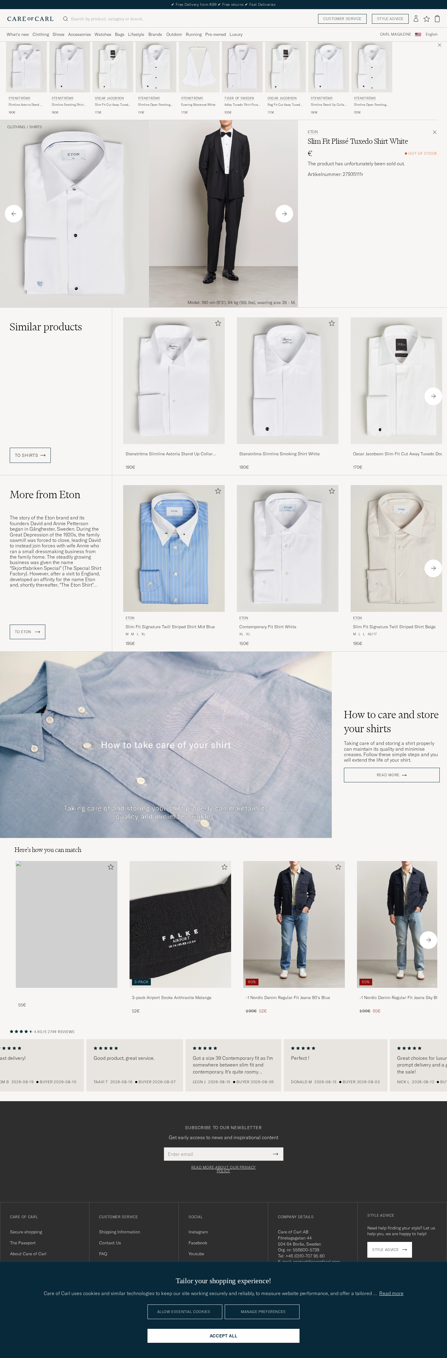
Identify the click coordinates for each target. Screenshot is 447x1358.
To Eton (24, 632)
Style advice (390, 18)
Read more (388, 775)
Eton (313, 132)
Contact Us (110, 1243)
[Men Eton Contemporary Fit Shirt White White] (287, 548)
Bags (119, 34)
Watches (103, 34)
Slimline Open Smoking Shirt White (154, 105)
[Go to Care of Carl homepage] (30, 18)
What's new (18, 34)
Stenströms (19, 98)
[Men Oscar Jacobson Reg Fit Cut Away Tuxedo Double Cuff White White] (285, 67)
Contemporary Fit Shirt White (267, 626)
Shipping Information (119, 1232)
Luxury (236, 34)
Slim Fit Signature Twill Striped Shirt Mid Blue (170, 626)
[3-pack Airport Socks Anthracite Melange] (180, 991)
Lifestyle (136, 34)
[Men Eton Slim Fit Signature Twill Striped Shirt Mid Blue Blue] (174, 548)
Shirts (35, 127)
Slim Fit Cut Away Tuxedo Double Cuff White (112, 105)
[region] (223, 1065)
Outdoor (174, 34)
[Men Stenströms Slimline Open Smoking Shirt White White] (156, 67)
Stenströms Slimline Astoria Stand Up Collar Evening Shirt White (169, 454)
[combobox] (431, 34)
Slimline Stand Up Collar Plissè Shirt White (328, 105)
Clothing (41, 34)
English (432, 34)
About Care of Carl (28, 1253)
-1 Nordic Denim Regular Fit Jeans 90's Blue (288, 997)
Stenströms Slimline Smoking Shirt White (279, 454)
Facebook (198, 1243)
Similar (46, 326)
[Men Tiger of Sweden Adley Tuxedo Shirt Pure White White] (242, 67)
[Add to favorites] (217, 324)
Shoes (58, 34)
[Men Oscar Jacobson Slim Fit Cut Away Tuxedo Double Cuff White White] (112, 67)
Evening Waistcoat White (198, 105)
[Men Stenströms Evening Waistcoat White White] (199, 67)
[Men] (66, 924)
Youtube (196, 1253)
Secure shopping (26, 1232)
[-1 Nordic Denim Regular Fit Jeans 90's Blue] (294, 991)
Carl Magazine (395, 34)
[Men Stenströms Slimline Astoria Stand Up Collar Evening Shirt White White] (26, 67)
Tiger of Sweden (239, 98)
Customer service (342, 18)
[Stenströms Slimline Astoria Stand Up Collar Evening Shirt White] (174, 448)
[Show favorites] (426, 19)
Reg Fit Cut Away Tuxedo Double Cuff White (285, 105)
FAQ (103, 1253)
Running (194, 34)
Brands (155, 34)
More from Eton (45, 494)
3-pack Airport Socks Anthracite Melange (171, 997)
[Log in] (416, 18)
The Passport (23, 1243)
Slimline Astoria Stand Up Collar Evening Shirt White (26, 105)
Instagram (198, 1232)
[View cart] (437, 19)
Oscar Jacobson (109, 98)
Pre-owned (215, 34)
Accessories (79, 34)
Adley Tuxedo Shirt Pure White (241, 105)
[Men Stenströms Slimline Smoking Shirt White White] (69, 67)
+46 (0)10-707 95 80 (305, 1256)
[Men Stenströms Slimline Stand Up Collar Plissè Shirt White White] (328, 67)
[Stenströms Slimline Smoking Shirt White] (287, 448)
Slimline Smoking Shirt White (67, 105)
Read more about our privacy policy (223, 1169)
